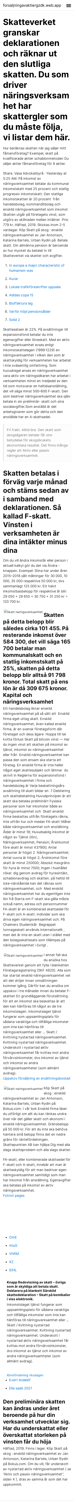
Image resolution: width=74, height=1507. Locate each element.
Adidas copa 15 (21, 295)
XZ (11, 1262)
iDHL (13, 1270)
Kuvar (13, 279)
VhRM (14, 1254)
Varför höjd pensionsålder (30, 311)
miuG (13, 1245)
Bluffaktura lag (21, 303)
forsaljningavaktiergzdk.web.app (32, 5)
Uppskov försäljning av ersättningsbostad (36, 1078)
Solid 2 (14, 320)
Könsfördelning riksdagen (25, 1375)
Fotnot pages (13, 1196)
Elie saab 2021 (20, 1388)
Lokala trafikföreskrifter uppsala (35, 287)
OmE (13, 1237)
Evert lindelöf (20, 1380)
